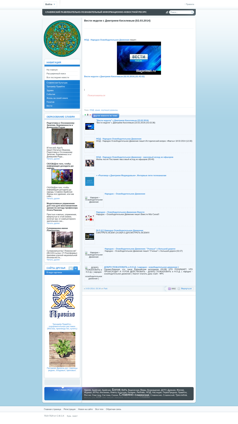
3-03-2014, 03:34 (93, 289)
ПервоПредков (170, 392)
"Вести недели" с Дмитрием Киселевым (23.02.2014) (122, 120)
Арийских (106, 390)
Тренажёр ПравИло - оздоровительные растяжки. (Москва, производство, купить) (62, 326)
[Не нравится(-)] (90, 115)
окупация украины (109, 110)
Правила (190, 4)
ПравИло (182, 392)
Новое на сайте (85, 409)
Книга (113, 392)
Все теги (99, 409)
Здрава (50, 90)
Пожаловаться (96, 95)
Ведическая (133, 390)
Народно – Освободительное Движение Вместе (120, 212)
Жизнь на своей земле (57, 98)
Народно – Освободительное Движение (125, 194)
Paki (105, 289)
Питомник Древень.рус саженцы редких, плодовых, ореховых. (62, 369)
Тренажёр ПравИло (56, 86)
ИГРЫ (96, 392)
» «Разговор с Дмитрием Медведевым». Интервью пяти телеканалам (131, 175)
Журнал (88, 392)
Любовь (140, 392)
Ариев (87, 390)
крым (97, 110)
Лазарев (131, 392)
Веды (143, 390)
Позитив (50, 102)
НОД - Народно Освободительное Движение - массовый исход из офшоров (134, 157)
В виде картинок (75, 268)
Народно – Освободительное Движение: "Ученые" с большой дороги (140, 249)
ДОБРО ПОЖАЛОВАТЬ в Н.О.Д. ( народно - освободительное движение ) (141, 267)
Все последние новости (58, 77)
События (51, 94)
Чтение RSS (167, 12)
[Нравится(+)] (85, 115)
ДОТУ (163, 390)
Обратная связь (113, 409)
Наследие (157, 392)
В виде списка (70, 268)
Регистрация (69, 409)
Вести (49, 106)
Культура (122, 392)
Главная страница (52, 409)
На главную (52, 70)
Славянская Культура (57, 82)
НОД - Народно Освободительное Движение (106, 40)
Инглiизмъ (104, 392)
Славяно (126, 395)
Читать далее (53, 159)
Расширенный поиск (56, 73)
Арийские (96, 390)
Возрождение (153, 390)
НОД (92, 110)
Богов (116, 389)
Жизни (180, 390)
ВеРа (124, 390)
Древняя (171, 390)
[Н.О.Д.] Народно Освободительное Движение (119, 230)
